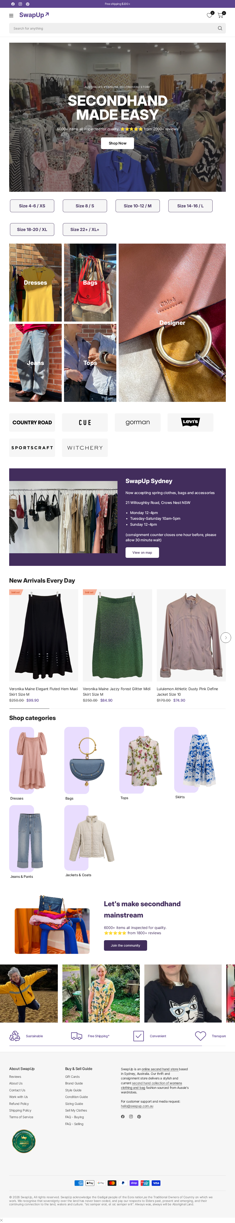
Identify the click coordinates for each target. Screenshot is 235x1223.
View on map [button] (142, 552)
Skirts (180, 797)
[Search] (220, 28)
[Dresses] (35, 283)
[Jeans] (35, 363)
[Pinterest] (27, 4)
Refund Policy (19, 1104)
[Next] (226, 637)
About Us (15, 1083)
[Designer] (172, 323)
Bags (69, 798)
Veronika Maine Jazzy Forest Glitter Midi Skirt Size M (116, 692)
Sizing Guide (74, 1104)
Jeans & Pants (21, 877)
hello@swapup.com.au (137, 1106)
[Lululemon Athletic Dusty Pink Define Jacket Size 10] (191, 635)
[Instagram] (20, 4)
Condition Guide (76, 1097)
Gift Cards (72, 1076)
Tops (124, 798)
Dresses (16, 798)
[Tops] (90, 363)
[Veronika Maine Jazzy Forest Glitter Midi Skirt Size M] (117, 635)
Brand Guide (74, 1083)
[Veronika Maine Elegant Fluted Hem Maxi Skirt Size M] (43, 635)
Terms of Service (21, 1117)
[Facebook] (13, 4)
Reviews (15, 1076)
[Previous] (9, 637)
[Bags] (90, 283)
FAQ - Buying (74, 1117)
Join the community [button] (125, 945)
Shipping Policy (20, 1110)
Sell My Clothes (76, 1110)
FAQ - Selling (74, 1124)
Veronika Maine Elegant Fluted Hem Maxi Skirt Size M (43, 692)
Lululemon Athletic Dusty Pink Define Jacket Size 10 (187, 692)
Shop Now (117, 143)
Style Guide (73, 1090)
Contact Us (17, 1090)
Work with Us (18, 1097)
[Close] (1, 1220)
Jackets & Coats (78, 875)
